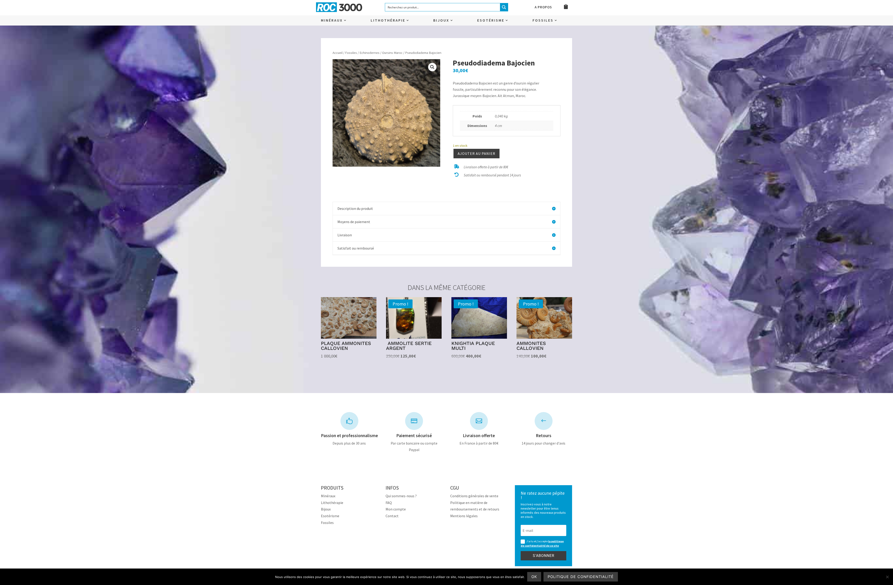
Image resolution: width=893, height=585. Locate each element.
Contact (392, 516)
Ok (534, 576)
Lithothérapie (388, 21)
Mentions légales (464, 516)
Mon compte (396, 509)
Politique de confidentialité (581, 576)
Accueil (338, 53)
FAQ (389, 502)
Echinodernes (370, 53)
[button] (432, 67)
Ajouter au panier (476, 153)
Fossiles (543, 21)
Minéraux (332, 21)
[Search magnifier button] (504, 7)
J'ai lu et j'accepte (542, 543)
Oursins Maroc (392, 53)
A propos (543, 7)
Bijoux (441, 21)
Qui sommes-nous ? (401, 496)
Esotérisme (490, 21)
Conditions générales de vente (474, 496)
